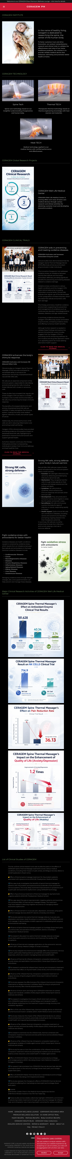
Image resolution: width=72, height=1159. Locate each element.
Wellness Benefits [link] (32, 1118)
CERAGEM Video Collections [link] (46, 1121)
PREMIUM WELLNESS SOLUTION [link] (26, 1115)
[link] (36, 7)
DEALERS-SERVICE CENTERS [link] (19, 1124)
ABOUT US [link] (60, 1124)
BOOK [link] (52, 1124)
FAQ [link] (28, 1127)
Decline (44, 1152)
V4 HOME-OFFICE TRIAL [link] (49, 1115)
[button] (7, 6)
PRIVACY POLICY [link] (38, 1127)
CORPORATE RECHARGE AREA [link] (52, 1112)
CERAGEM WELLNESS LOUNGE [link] (26, 1112)
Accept (60, 1152)
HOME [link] (10, 1112)
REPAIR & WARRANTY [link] (40, 1124)
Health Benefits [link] (18, 1118)
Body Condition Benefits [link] (50, 1118)
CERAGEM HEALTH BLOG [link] (24, 1121)
